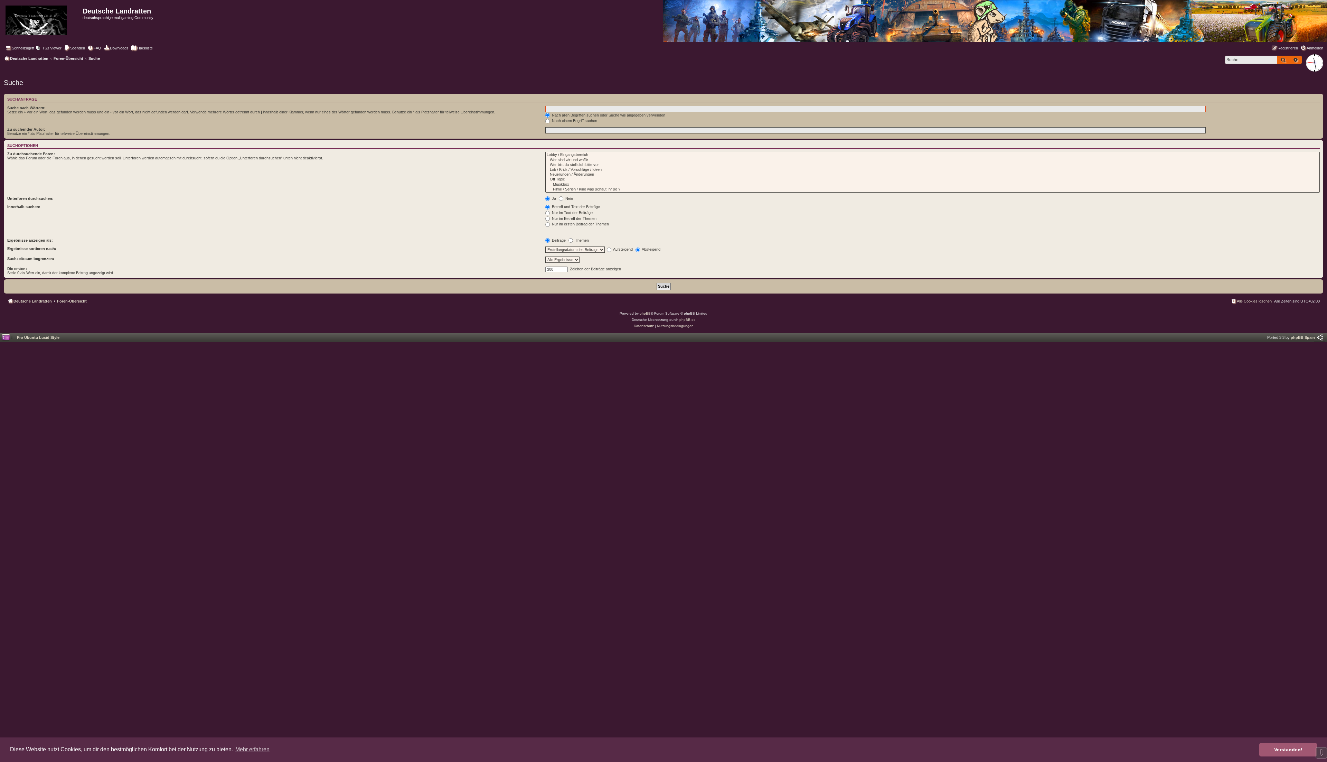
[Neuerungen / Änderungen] (932, 174)
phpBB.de (687, 320)
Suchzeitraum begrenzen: (30, 259)
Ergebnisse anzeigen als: (30, 240)
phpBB (645, 313)
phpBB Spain (1303, 337)
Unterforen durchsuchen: (30, 198)
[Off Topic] (932, 179)
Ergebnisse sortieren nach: (31, 249)
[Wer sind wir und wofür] (932, 160)
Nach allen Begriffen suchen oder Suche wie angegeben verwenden (608, 115)
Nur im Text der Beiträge (572, 213)
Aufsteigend (622, 249)
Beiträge (558, 240)
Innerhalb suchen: (23, 207)
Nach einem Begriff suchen (574, 121)
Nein (568, 198)
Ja (553, 198)
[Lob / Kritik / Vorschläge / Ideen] (932, 169)
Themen (581, 240)
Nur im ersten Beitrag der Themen (580, 224)
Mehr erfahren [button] (252, 749)
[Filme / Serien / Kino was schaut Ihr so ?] (932, 189)
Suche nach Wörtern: (26, 108)
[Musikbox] (932, 184)
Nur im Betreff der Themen (573, 218)
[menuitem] (49, 48)
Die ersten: (17, 269)
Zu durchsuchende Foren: (31, 154)
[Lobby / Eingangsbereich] (932, 154)
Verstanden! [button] (1288, 749)
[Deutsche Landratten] (42, 19)
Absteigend (650, 249)
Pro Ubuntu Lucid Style (38, 337)
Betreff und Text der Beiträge (575, 207)
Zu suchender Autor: (26, 129)
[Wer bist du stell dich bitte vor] (932, 164)
